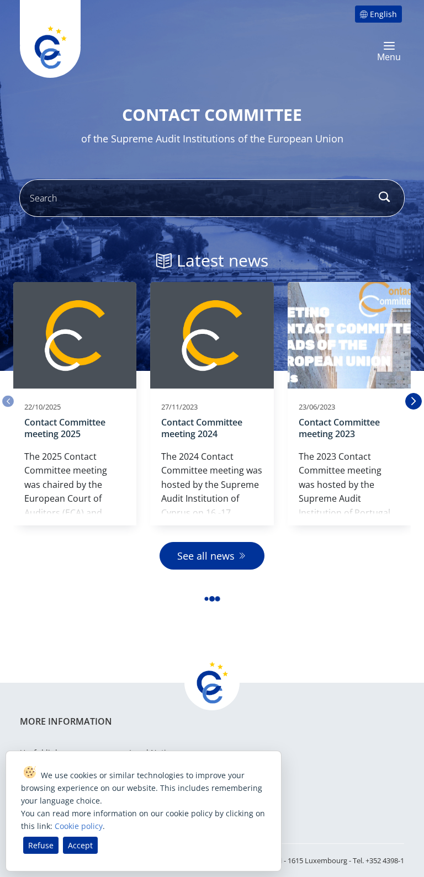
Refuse (41, 845)
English (383, 14)
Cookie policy (79, 826)
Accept (80, 845)
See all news (206, 555)
